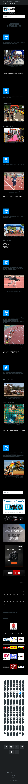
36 (8, 692)
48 (22, 695)
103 (20, 713)
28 (5, 690)
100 (11, 713)
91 (5, 711)
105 (5, 716)
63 (5, 702)
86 (11, 709)
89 (19, 709)
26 (19, 688)
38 (14, 692)
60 (17, 699)
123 (17, 721)
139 (23, 725)
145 (20, 728)
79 (11, 706)
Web (6, 633)
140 (5, 728)
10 (14, 683)
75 (19, 704)
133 (5, 725)
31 (14, 690)
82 (19, 706)
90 (22, 709)
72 (11, 704)
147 (5, 730)
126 (5, 723)
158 (17, 732)
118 (23, 718)
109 (17, 716)
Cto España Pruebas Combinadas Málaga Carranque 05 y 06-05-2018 (13, 373)
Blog (13, 777)
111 (23, 716)
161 (8, 735)
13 (22, 683)
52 (14, 697)
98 (5, 713)
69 (22, 702)
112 (5, 718)
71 (8, 704)
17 (14, 685)
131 (20, 723)
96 (19, 711)
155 (8, 732)
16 (11, 685)
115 (14, 718)
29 (8, 690)
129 (14, 723)
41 (22, 692)
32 (17, 690)
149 (11, 730)
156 (11, 732)
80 (14, 706)
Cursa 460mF (6, 247)
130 (17, 723)
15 (8, 685)
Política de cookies (13, 780)
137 (17, 725)
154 (5, 732)
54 (19, 697)
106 (8, 716)
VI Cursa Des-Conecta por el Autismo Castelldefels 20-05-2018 (14, 43)
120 (8, 721)
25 (17, 688)
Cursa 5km (5, 243)
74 (17, 704)
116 (17, 718)
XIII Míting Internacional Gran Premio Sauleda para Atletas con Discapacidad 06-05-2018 (13, 268)
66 (14, 702)
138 (20, 725)
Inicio (13, 775)
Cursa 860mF (6, 244)
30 (11, 690)
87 (14, 709)
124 (20, 721)
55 (22, 697)
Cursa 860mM (6, 246)
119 (5, 721)
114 (11, 718)
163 (14, 735)
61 (19, 699)
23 (11, 688)
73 (14, 704)
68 (19, 702)
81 (17, 706)
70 (5, 704)
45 (14, 695)
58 (11, 699)
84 (5, 709)
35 (5, 692)
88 (17, 709)
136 (14, 725)
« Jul (4, 607)
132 (23, 723)
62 (22, 699)
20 (22, 685)
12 (19, 683)
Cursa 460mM (6, 249)
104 (23, 713)
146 (23, 728)
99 (8, 713)
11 (17, 683)
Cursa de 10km (6, 241)
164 (17, 735)
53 (17, 697)
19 (19, 685)
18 (17, 685)
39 (17, 692)
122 (14, 721)
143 (14, 728)
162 (11, 735)
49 (5, 697)
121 (11, 721)
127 (8, 723)
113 (8, 718)
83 (22, 706)
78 (8, 706)
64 (8, 702)
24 (14, 688)
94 (14, 711)
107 (11, 716)
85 (8, 709)
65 (11, 702)
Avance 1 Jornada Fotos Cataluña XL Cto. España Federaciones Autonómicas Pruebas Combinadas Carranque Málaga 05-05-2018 (13, 454)
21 (5, 688)
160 (23, 732)
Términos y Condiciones (13, 778)
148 (8, 730)
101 (14, 713)
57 (8, 699)
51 (11, 697)
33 (19, 690)
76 (22, 704)
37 (11, 692)
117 (20, 718)
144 (17, 728)
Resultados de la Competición (9, 297)
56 (5, 699)
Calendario (20, 633)
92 (8, 711)
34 (22, 690)
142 (11, 728)
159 (20, 732)
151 (17, 730)
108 (14, 716)
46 (17, 695)
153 (23, 730)
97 (22, 711)
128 (11, 723)
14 (5, 685)
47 (19, 695)
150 (14, 730)
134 (8, 725)
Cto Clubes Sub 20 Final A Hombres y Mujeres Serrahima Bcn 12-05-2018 (13, 165)
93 (11, 711)
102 (17, 713)
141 (8, 728)
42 (5, 695)
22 (8, 688)
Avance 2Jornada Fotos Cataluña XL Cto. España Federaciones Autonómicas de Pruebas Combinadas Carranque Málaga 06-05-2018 (13, 320)
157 (14, 732)
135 (11, 725)
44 (11, 695)
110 (20, 716)
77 (5, 706)
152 (20, 730)
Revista (13, 633)
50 (8, 697)
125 (23, 721)
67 (17, 702)
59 (14, 699)
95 (17, 711)
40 (19, 692)
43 (8, 695)
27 (22, 688)
